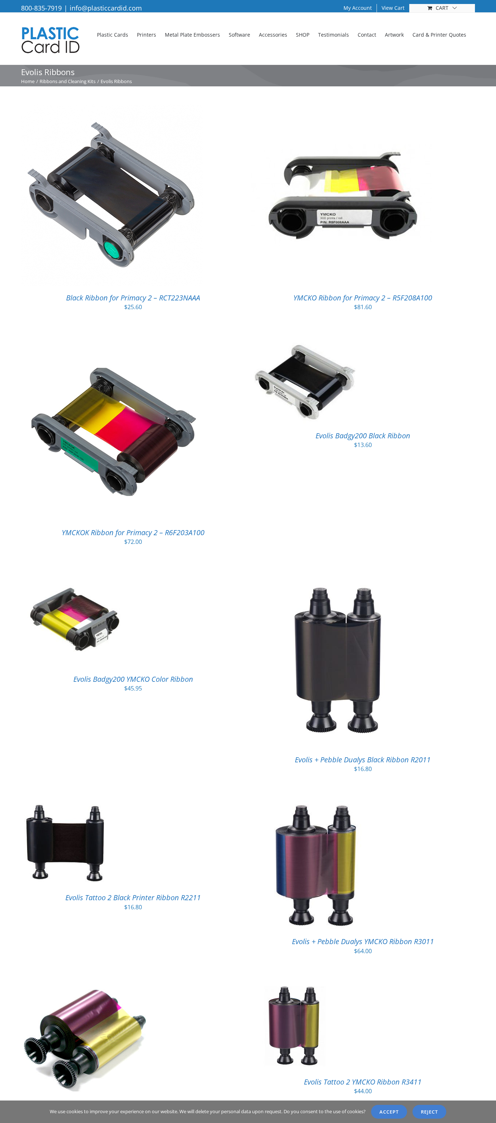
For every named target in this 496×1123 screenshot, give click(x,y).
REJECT (429, 1111)
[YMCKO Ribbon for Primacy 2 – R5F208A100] (341, 109)
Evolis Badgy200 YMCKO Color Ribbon (133, 679)
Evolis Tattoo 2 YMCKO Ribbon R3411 (363, 1082)
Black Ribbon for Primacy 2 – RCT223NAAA (133, 298)
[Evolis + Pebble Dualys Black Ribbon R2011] (341, 578)
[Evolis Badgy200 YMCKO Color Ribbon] (76, 578)
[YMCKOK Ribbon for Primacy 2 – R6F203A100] (112, 344)
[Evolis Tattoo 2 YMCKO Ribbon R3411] (294, 988)
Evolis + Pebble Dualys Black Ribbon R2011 (363, 760)
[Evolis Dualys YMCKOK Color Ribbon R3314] (84, 988)
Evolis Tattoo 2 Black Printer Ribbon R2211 (133, 897)
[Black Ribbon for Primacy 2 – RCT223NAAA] (112, 109)
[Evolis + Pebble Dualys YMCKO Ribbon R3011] (315, 806)
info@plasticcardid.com (106, 8)
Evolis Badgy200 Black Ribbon (363, 435)
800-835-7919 (41, 8)
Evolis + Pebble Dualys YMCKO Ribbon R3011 (363, 941)
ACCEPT (389, 1111)
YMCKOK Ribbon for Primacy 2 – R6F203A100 (133, 532)
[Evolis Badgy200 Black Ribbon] (305, 344)
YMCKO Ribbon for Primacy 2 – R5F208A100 (362, 298)
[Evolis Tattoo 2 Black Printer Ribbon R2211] (65, 806)
